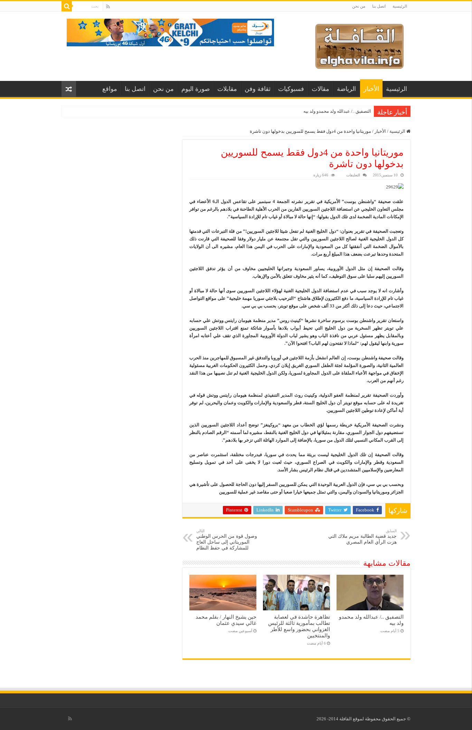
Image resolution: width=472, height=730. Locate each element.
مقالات (320, 88)
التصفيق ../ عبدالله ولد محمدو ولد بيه (337, 111)
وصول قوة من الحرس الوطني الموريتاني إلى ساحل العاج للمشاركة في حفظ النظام (226, 540)
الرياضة (346, 88)
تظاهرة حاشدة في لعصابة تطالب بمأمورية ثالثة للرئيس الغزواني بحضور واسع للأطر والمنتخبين (299, 626)
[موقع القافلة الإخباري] (359, 45)
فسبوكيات (291, 88)
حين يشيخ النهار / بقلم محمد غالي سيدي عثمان (226, 620)
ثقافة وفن (258, 88)
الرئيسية (400, 6)
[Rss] (108, 6)
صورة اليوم (195, 88)
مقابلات (227, 88)
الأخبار (371, 88)
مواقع (109, 88)
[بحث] (67, 6)
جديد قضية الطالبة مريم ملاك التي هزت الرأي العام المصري (362, 537)
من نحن (358, 6)
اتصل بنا (379, 6)
